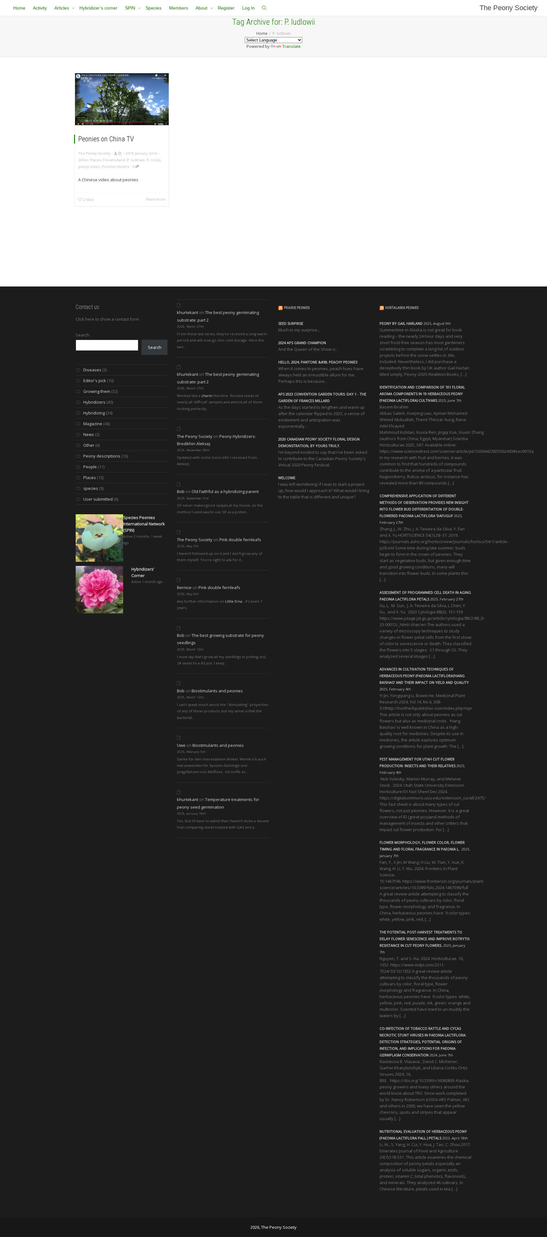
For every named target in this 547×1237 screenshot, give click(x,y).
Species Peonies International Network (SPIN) (144, 524)
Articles (62, 7)
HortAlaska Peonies (401, 308)
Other (83, 159)
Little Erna (233, 601)
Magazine (92, 423)
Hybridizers (94, 402)
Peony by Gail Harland (401, 323)
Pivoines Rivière (115, 166)
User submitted (98, 499)
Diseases (92, 370)
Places (95, 159)
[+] (122, 99)
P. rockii (153, 159)
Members (178, 7)
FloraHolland (114, 159)
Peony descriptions (101, 456)
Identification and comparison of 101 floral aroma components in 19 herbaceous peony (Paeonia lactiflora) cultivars (422, 394)
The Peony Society (509, 8)
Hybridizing (94, 413)
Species (153, 7)
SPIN (130, 7)
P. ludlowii (136, 159)
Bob (181, 491)
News (88, 434)
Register (226, 7)
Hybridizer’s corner (98, 7)
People (90, 467)
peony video (89, 166)
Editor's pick (94, 380)
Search (82, 335)
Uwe (181, 745)
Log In (248, 7)
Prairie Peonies (297, 308)
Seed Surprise (290, 323)
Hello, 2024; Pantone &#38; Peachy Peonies (317, 362)
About (202, 7)
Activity (40, 7)
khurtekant (187, 312)
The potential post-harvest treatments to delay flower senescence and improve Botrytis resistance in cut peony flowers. (424, 939)
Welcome (286, 477)
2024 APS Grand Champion (302, 342)
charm (206, 395)
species (90, 488)
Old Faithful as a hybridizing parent (225, 491)
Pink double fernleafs (240, 539)
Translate (291, 46)
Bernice (184, 587)
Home (19, 7)
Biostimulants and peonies (217, 691)
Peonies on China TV (106, 139)
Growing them (96, 391)
